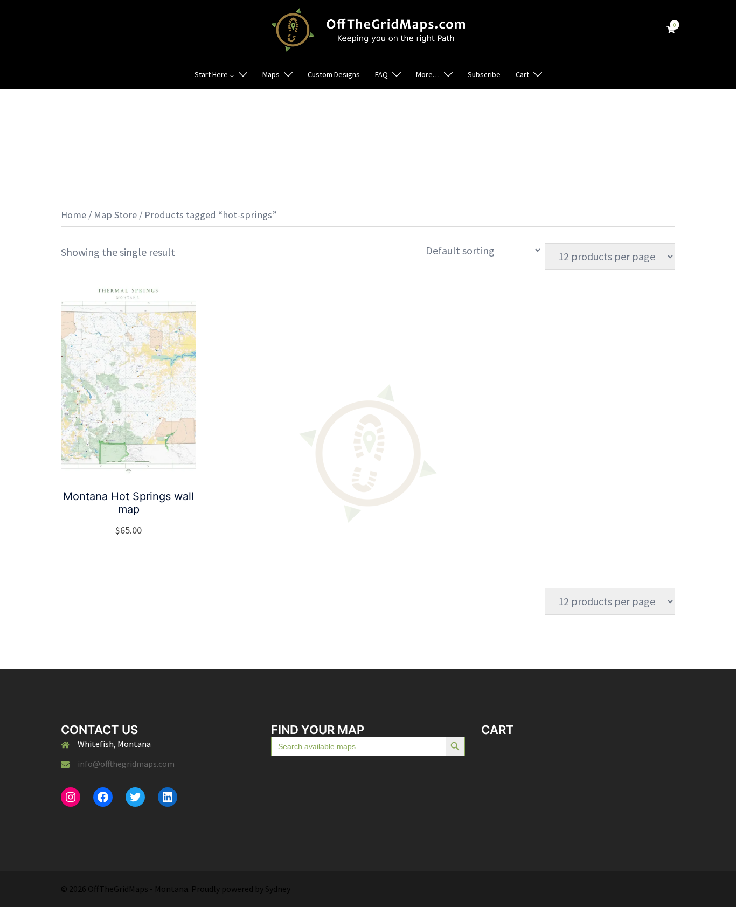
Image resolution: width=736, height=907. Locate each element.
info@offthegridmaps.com (126, 763)
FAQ (381, 74)
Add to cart (135, 530)
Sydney (277, 888)
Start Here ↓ (214, 74)
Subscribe (484, 74)
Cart (522, 74)
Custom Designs (334, 74)
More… (428, 74)
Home (73, 215)
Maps (271, 74)
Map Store (115, 215)
